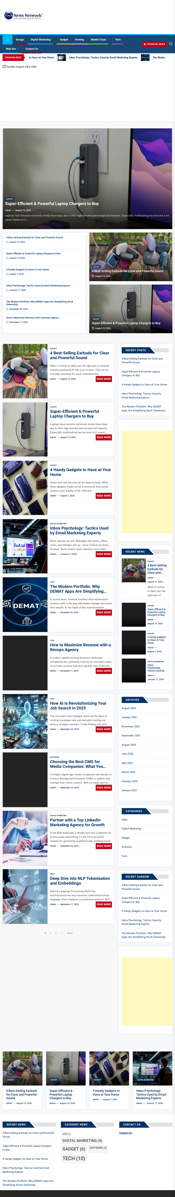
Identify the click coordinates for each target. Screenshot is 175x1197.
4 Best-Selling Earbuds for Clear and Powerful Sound (34, 237)
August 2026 (129, 708)
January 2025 (129, 790)
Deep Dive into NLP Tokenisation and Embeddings (80, 881)
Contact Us (31, 48)
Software (54, 757)
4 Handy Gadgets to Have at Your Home (27, 269)
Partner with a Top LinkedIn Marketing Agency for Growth (77, 822)
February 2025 (130, 781)
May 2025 (127, 763)
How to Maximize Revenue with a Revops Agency (32, 317)
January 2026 (129, 717)
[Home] (7, 39)
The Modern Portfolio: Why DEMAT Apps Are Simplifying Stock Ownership (77, 591)
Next (70, 933)
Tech (118, 39)
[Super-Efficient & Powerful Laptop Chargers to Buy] (87, 178)
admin (8, 210)
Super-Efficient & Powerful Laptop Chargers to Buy (52, 203)
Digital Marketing (41, 39)
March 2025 (128, 772)
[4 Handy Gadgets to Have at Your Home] (134, 642)
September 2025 (131, 735)
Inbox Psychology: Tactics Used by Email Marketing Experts (38, 285)
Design (20, 39)
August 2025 (129, 744)
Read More (104, 379)
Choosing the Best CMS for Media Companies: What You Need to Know (76, 766)
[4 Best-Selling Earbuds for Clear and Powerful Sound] (130, 257)
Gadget (64, 39)
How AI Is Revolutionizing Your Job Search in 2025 (78, 706)
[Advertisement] (87, 95)
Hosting (79, 39)
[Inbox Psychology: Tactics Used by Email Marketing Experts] (134, 670)
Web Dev (11, 48)
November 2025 (131, 726)
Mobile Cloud (98, 39)
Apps (52, 582)
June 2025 (127, 753)
